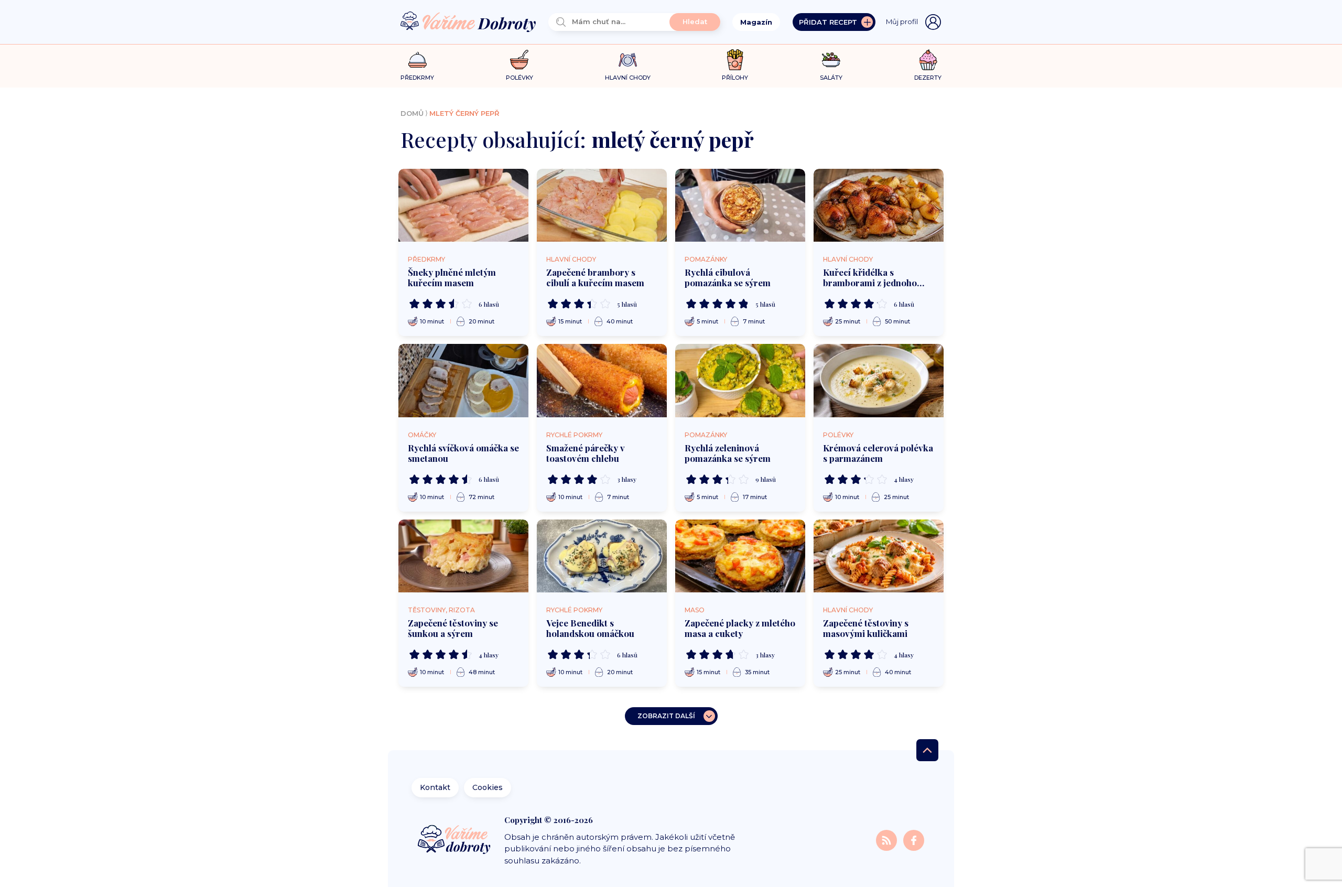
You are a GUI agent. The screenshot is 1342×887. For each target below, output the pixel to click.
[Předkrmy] (417, 59)
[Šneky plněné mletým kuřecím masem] (463, 205)
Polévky (838, 435)
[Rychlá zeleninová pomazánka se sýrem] (740, 380)
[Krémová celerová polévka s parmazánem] (879, 380)
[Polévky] (519, 60)
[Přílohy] (735, 59)
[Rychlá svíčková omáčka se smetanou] (463, 380)
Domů (412, 113)
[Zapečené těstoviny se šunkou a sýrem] (463, 556)
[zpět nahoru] (927, 750)
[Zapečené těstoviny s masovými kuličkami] (879, 556)
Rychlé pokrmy (574, 435)
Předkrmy (426, 259)
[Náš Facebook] (913, 840)
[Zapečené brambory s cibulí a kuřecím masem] (602, 205)
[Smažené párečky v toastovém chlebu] (602, 380)
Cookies (487, 787)
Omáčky (422, 435)
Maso (695, 610)
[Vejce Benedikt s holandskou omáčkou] (602, 556)
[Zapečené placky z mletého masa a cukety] (740, 556)
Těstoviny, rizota (441, 610)
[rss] (887, 840)
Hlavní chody (571, 259)
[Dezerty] (928, 59)
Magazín (756, 22)
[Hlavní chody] (628, 60)
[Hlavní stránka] (468, 22)
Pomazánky (706, 259)
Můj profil (902, 21)
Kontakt (435, 787)
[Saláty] (831, 59)
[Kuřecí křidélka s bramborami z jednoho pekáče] (879, 205)
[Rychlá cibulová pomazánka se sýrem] (740, 205)
